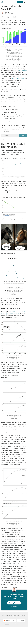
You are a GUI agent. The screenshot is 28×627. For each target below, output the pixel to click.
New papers (15, 78)
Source (20, 60)
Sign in (25, 2)
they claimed (23, 70)
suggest (21, 78)
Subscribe (19, 2)
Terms (18, 615)
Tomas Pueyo (8, 12)
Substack (7, 624)
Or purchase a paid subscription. (14, 606)
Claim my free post (14, 603)
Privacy (14, 615)
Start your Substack (10, 620)
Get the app (21, 620)
